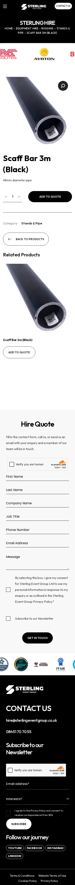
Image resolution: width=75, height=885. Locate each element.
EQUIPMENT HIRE (27, 28)
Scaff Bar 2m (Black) (17, 340)
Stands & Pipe (31, 223)
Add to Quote (50, 196)
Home (9, 28)
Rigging (47, 28)
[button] (63, 6)
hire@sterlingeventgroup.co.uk (31, 720)
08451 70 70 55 (18, 731)
